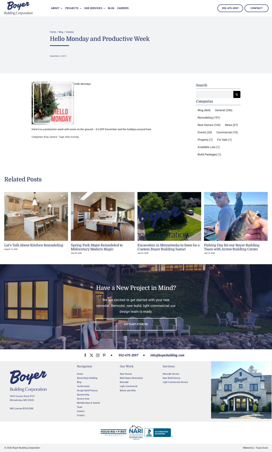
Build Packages (209, 154)
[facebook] (85, 355)
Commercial (227, 132)
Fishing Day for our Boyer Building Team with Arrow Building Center (232, 247)
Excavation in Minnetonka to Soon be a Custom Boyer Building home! (168, 247)
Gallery (36, 216)
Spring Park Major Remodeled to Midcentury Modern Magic (97, 247)
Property (205, 139)
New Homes (209, 125)
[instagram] (97, 355)
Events (205, 132)
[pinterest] (104, 355)
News (231, 125)
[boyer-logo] (18, 8)
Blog (46, 137)
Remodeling (209, 117)
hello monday (72, 137)
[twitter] (91, 355)
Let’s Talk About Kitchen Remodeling (33, 245)
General (54, 137)
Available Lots (209, 147)
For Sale (224, 139)
